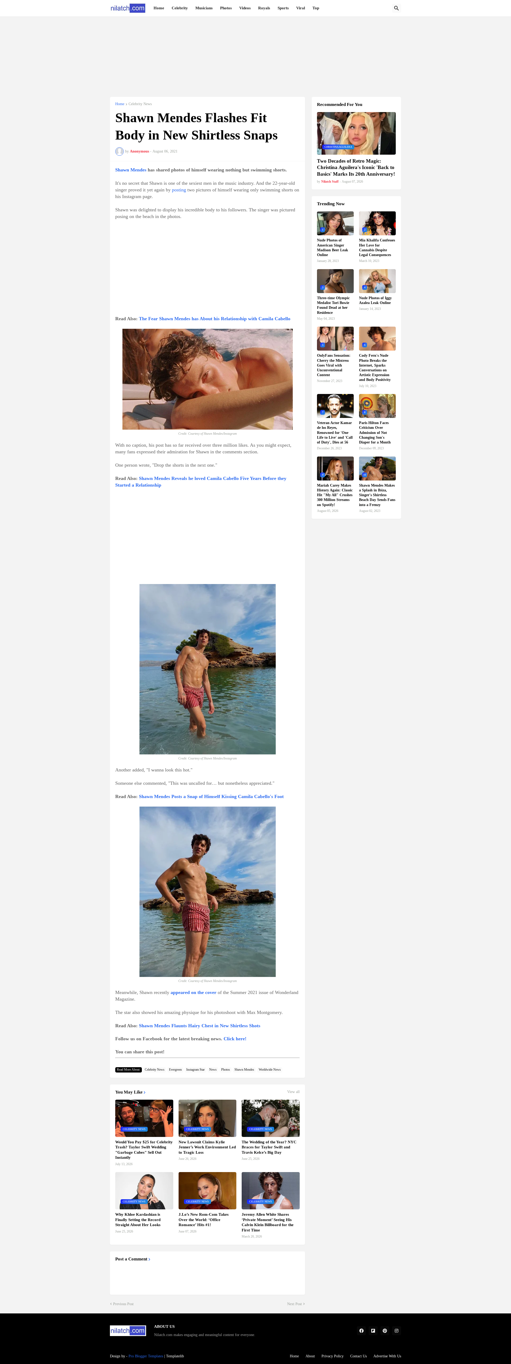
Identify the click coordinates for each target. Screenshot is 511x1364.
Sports (283, 8)
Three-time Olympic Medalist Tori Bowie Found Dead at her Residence (333, 305)
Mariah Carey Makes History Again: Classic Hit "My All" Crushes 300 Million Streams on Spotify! (335, 495)
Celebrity (180, 8)
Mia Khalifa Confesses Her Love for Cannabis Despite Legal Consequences (377, 247)
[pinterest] (384, 1330)
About (310, 1356)
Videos (245, 8)
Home (159, 8)
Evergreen (175, 1069)
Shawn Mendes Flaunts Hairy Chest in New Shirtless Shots (199, 1025)
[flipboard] (373, 1330)
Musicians (204, 8)
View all (293, 1092)
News (213, 1069)
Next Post (294, 1304)
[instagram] (396, 1330)
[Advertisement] (255, 54)
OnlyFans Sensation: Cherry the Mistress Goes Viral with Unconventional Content (334, 365)
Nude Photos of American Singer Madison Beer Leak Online (332, 247)
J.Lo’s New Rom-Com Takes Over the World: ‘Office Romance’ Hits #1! (204, 1219)
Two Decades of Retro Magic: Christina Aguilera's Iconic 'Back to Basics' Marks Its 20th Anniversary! (356, 167)
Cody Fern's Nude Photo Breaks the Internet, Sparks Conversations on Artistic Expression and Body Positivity (375, 368)
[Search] (396, 8)
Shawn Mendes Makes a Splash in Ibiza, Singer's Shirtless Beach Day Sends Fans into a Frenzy (377, 495)
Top (315, 8)
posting (179, 189)
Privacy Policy (333, 1356)
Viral (300, 8)
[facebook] (361, 1330)
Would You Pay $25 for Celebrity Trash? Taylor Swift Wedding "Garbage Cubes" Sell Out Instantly (144, 1150)
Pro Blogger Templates (146, 1356)
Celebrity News (140, 104)
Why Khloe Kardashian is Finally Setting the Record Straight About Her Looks (137, 1219)
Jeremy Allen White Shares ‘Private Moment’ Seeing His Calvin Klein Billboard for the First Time (268, 1222)
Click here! (235, 1038)
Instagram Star (195, 1069)
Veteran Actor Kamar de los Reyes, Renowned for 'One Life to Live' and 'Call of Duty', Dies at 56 (335, 432)
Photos (226, 8)
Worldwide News (270, 1069)
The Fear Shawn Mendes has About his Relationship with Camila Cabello (214, 318)
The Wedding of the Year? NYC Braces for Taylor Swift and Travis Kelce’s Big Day (269, 1147)
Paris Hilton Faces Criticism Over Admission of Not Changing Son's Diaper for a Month (375, 432)
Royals (264, 8)
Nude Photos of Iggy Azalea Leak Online (375, 300)
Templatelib (175, 1356)
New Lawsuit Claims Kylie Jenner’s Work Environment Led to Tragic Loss (207, 1147)
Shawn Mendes (130, 169)
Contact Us (358, 1356)
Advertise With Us (387, 1356)
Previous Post (123, 1304)
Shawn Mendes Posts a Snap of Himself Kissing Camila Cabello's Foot (211, 796)
